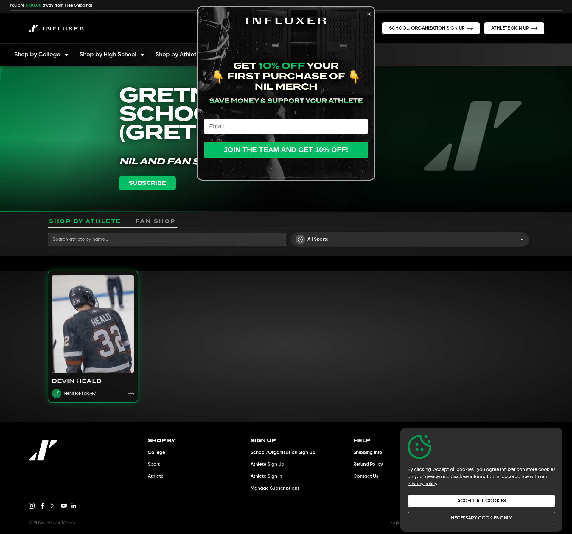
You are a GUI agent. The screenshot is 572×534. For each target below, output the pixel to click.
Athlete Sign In (266, 476)
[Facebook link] (42, 506)
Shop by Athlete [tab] (85, 221)
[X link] (53, 506)
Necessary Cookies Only (481, 518)
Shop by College (37, 55)
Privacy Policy (422, 484)
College (156, 452)
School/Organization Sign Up (283, 452)
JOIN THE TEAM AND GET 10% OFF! (286, 150)
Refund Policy (368, 464)
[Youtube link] (64, 506)
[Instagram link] (32, 506)
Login (394, 523)
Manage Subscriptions (275, 488)
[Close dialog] (369, 14)
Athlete (156, 476)
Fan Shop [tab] (156, 221)
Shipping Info (367, 452)
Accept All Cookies (481, 501)
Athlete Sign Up (267, 464)
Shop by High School (108, 55)
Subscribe (147, 183)
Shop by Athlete (178, 55)
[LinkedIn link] (74, 505)
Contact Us (365, 476)
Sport (154, 464)
